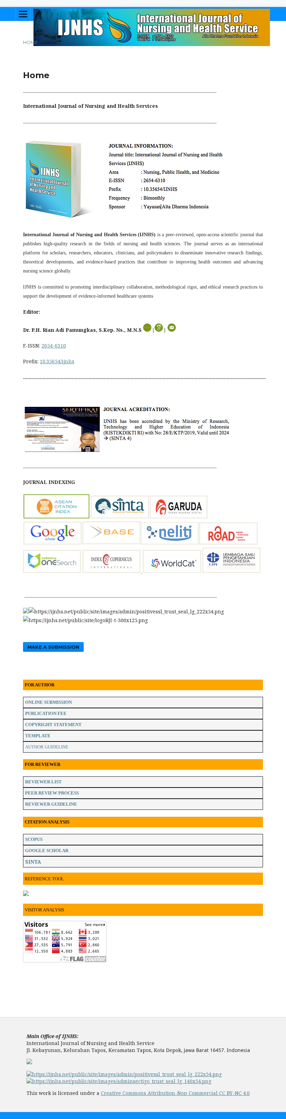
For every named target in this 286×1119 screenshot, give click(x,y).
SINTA (33, 861)
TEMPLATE (38, 735)
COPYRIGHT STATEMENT (53, 724)
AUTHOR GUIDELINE (46, 746)
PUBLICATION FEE (46, 713)
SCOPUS (34, 839)
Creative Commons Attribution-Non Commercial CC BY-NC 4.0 (175, 1093)
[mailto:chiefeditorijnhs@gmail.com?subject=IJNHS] (171, 330)
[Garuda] (178, 516)
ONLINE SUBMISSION (48, 702)
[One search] (52, 571)
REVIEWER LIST (43, 781)
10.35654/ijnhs (57, 361)
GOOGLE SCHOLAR (46, 850)
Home (30, 42)
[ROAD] (228, 542)
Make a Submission (53, 647)
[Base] (111, 542)
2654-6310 (54, 345)
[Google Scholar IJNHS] (52, 542)
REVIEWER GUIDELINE (51, 804)
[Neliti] (170, 542)
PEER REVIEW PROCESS (52, 793)
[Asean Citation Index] (56, 516)
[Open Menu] (23, 14)
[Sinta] (119, 516)
